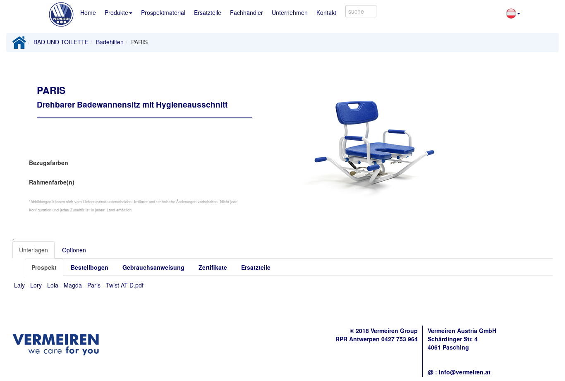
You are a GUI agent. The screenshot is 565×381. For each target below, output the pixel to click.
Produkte (116, 12)
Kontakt (326, 12)
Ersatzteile (207, 12)
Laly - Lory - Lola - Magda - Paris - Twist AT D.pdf (79, 285)
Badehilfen (110, 42)
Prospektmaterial (163, 12)
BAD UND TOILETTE (61, 42)
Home (88, 12)
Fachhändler (246, 12)
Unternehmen (290, 12)
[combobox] (360, 11)
